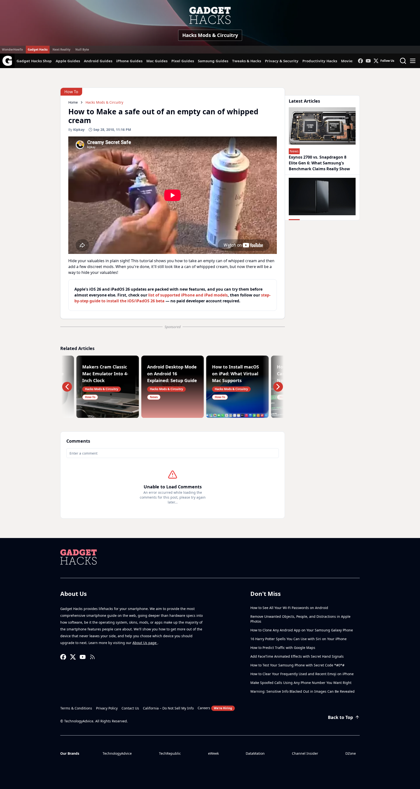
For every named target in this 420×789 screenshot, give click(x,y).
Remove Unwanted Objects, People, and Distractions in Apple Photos (300, 619)
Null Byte (82, 49)
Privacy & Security (281, 60)
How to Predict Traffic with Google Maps (282, 647)
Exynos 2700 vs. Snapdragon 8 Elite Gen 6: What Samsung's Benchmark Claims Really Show (319, 162)
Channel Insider (305, 753)
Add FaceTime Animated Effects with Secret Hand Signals (297, 656)
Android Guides (98, 60)
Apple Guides (68, 60)
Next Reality (61, 49)
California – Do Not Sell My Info (168, 708)
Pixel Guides (182, 60)
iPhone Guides (129, 60)
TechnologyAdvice (117, 753)
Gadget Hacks (38, 49)
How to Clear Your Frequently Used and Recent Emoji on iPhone (302, 674)
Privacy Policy (107, 708)
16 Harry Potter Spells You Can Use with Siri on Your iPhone (298, 639)
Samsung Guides (213, 60)
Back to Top (340, 717)
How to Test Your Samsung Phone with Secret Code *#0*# (297, 665)
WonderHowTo (12, 49)
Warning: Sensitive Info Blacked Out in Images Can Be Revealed (302, 691)
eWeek (213, 753)
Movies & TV (352, 60)
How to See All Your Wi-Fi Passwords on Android (289, 607)
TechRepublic (170, 753)
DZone (350, 753)
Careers (215, 708)
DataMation (255, 753)
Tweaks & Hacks (246, 60)
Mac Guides (156, 60)
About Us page (145, 642)
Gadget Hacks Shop (34, 60)
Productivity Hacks (319, 60)
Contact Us (130, 708)
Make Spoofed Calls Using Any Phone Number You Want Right (300, 682)
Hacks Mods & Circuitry (210, 35)
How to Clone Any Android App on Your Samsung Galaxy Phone (301, 630)
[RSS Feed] (92, 657)
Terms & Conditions (76, 708)
